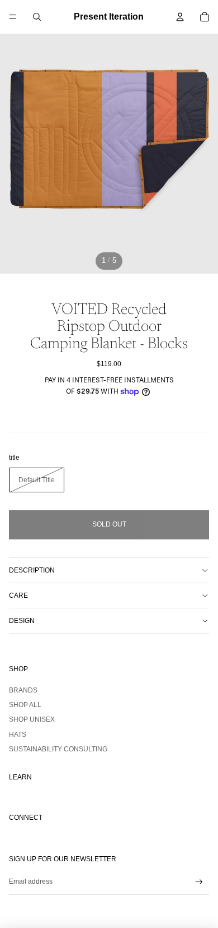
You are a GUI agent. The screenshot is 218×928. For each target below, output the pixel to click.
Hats (17, 734)
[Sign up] (199, 882)
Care (18, 595)
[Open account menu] (180, 16)
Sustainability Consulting (58, 749)
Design (22, 621)
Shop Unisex (32, 719)
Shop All (25, 705)
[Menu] (13, 17)
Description (32, 570)
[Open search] (37, 16)
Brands (23, 690)
